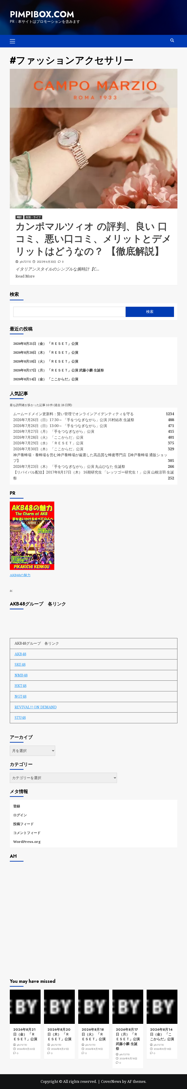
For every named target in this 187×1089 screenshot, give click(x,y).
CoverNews (111, 1081)
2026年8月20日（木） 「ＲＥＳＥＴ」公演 (45, 352)
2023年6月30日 (46, 262)
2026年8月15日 (162, 1049)
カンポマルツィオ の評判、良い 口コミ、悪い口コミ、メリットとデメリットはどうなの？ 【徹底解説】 (93, 238)
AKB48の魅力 (20, 575)
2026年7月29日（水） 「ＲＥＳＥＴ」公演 (48, 442)
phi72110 (25, 262)
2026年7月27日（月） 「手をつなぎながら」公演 (53, 431)
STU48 (20, 717)
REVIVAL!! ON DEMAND (36, 707)
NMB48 (21, 675)
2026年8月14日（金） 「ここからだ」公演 (45, 379)
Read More (25, 276)
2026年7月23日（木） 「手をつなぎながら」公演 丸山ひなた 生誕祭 (69, 466)
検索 (14, 294)
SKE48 (20, 664)
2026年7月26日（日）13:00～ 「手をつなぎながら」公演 (60, 425)
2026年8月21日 (60, 1049)
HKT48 (20, 685)
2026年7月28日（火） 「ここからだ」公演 (48, 437)
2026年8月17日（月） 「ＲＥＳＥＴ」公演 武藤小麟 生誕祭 (58, 370)
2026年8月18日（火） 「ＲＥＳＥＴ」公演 (45, 361)
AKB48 (20, 653)
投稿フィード (23, 823)
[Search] (172, 40)
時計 (19, 217)
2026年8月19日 (94, 1049)
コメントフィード (27, 832)
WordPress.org (27, 841)
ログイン (20, 815)
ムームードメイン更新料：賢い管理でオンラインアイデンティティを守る (73, 413)
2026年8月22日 (26, 1049)
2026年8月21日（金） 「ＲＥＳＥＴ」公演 (45, 343)
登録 (16, 806)
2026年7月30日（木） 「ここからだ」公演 (48, 448)
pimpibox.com (42, 14)
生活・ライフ (33, 217)
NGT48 (20, 696)
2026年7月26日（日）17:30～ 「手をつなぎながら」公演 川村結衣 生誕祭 (73, 419)
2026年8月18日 (128, 1058)
